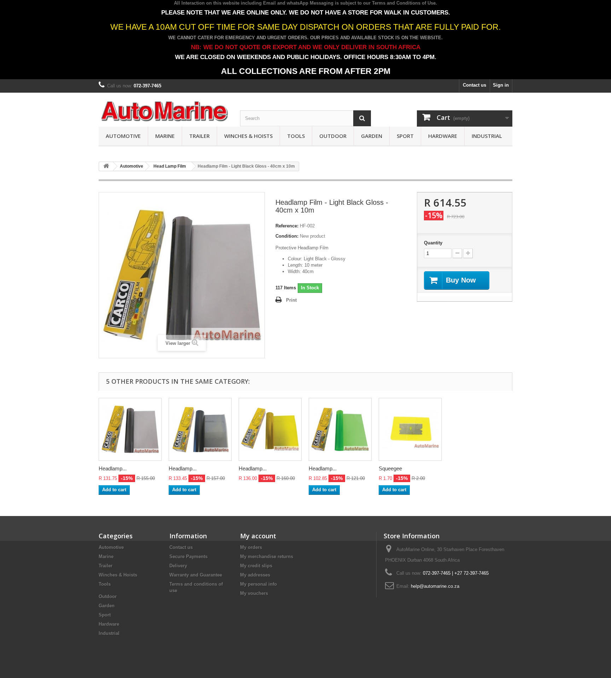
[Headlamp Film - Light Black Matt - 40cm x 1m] (200, 429)
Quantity (433, 242)
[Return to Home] (106, 166)
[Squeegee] (410, 429)
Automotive (123, 135)
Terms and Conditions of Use (404, 3)
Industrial (487, 135)
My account (258, 536)
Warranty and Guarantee (195, 575)
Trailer (199, 135)
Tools (296, 135)
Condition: (286, 236)
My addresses (255, 575)
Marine (165, 135)
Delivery (178, 565)
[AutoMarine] (164, 111)
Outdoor (333, 135)
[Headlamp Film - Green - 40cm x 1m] (340, 429)
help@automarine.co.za (435, 586)
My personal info (258, 584)
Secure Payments (188, 556)
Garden (371, 135)
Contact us (474, 85)
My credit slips (256, 565)
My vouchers (254, 593)
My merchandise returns (266, 556)
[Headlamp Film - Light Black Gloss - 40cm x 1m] (130, 429)
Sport (405, 135)
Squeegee (390, 468)
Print (291, 300)
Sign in (501, 85)
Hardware (442, 135)
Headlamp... (113, 468)
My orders (251, 547)
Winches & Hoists (248, 135)
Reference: (286, 225)
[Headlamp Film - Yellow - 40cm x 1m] (270, 429)
